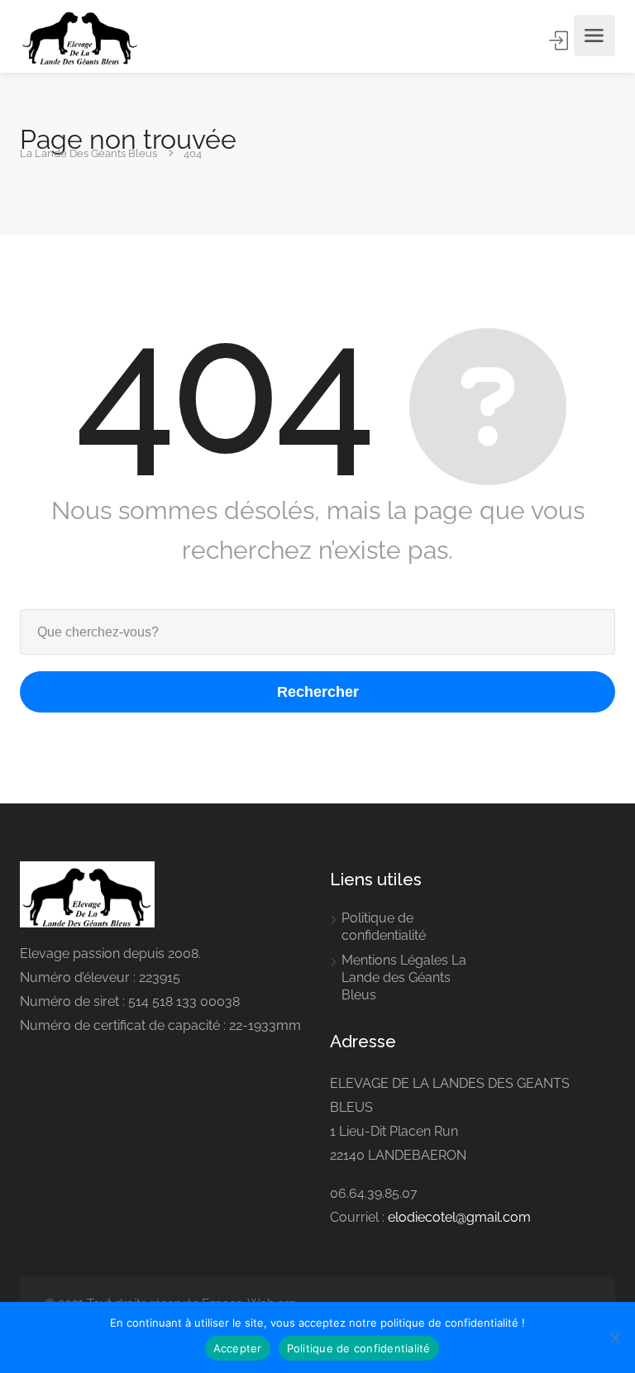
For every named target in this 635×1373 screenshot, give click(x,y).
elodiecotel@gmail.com (459, 1217)
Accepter (237, 1348)
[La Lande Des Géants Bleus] (80, 35)
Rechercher (318, 692)
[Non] (614, 1337)
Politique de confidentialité (383, 926)
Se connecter (559, 40)
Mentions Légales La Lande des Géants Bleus (403, 977)
